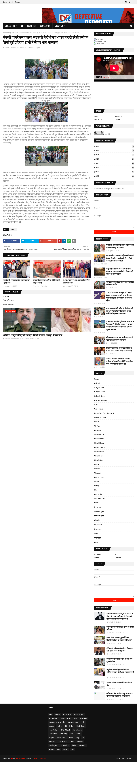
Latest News (99, 477)
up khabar (99, 494)
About (11, 2)
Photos (117, 120)
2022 (115, 163)
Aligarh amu (99, 388)
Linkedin (97, 557)
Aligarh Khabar (100, 392)
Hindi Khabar (99, 443)
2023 (115, 159)
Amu (96, 405)
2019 (115, 176)
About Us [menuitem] (59, 26)
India (97, 464)
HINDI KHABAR (100, 447)
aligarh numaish (101, 400)
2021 (115, 168)
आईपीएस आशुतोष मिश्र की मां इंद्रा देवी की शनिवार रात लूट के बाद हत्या (32, 335)
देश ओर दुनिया (99, 516)
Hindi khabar (99, 439)
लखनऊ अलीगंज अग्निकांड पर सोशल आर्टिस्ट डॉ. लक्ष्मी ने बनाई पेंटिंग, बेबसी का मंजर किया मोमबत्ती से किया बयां (119, 361)
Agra (97, 379)
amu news (99, 409)
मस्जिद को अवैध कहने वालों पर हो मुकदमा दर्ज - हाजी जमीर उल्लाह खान (119, 649)
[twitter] (129, 2)
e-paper (98, 426)
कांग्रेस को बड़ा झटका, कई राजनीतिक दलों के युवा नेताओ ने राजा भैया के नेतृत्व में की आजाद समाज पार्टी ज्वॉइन (120, 258)
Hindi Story (99, 460)
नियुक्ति (97, 520)
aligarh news (99, 396)
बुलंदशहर (98, 529)
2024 (115, 155)
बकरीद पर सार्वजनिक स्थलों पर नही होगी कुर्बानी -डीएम (119, 660)
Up (96, 490)
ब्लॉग (96, 534)
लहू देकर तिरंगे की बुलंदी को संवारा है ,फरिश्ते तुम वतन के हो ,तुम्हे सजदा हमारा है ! (120, 672)
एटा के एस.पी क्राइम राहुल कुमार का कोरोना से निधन (120, 628)
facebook (118, 557)
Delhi (97, 422)
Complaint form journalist (104, 413)
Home (5, 2)
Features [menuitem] (31, 26)
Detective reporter (12, 47)
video (97, 503)
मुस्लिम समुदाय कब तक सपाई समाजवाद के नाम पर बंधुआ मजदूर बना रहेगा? (119, 338)
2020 (115, 172)
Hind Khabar (99, 435)
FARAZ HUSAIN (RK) (40, 758)
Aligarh (10, 33)
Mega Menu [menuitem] (10, 26)
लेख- (96, 542)
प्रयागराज (98, 525)
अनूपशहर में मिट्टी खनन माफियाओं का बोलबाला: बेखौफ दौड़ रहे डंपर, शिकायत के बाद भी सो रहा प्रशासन (119, 271)
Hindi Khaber (99, 452)
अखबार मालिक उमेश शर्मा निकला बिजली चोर (119, 684)
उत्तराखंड (98, 507)
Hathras (98, 430)
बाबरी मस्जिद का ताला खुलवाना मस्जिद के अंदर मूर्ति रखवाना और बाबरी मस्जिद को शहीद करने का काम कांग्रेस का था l (119, 616)
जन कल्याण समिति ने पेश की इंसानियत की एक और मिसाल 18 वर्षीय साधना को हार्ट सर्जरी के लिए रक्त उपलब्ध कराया (119, 311)
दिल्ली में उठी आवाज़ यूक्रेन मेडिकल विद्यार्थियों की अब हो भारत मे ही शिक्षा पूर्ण (119, 638)
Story (97, 486)
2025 (115, 150)
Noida (97, 481)
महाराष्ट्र (98, 538)
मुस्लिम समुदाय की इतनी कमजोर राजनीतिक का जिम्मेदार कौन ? (120, 283)
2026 (115, 146)
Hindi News (99, 456)
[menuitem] (22, 26)
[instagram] (126, 2)
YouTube (97, 554)
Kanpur (97, 469)
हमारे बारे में (118, 117)
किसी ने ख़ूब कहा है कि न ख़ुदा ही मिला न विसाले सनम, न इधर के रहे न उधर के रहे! (119, 349)
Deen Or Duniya (100, 417)
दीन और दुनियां (99, 511)
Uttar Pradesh (100, 499)
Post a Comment (9, 300)
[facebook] (123, 2)
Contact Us (98, 120)
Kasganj (98, 473)
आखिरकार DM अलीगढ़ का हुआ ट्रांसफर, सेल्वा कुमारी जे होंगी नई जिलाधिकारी (119, 694)
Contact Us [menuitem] (45, 26)
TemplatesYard (20, 758)
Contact (17, 2)
